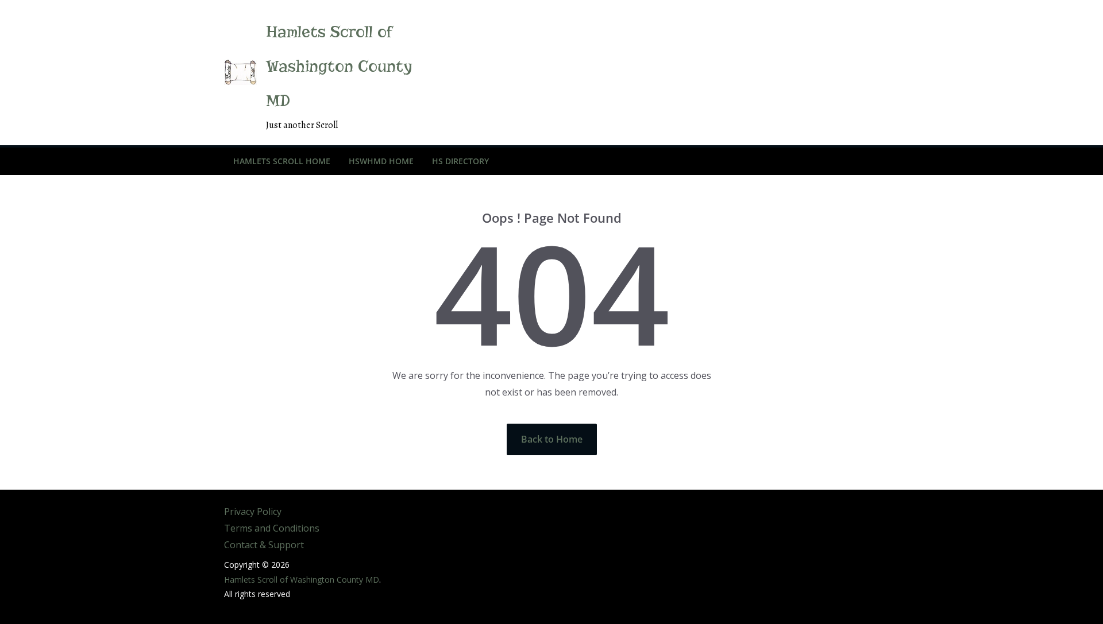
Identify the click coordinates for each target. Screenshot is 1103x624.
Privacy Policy (252, 511)
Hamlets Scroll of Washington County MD (339, 66)
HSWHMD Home (381, 161)
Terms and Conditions (271, 528)
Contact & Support (264, 544)
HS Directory (460, 161)
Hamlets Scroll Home (281, 161)
